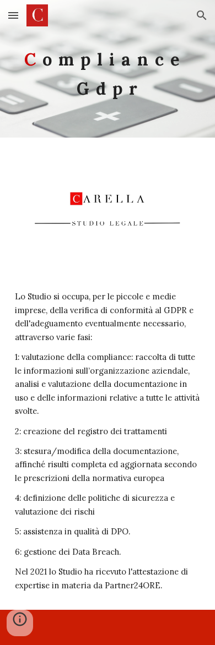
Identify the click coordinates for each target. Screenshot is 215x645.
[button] (13, 15)
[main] (107, 69)
